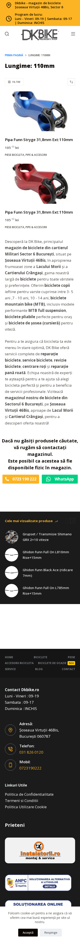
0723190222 (30, 768)
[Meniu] (73, 34)
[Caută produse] (7, 34)
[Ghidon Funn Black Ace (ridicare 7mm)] (11, 572)
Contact (68, 669)
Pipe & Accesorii (36, 155)
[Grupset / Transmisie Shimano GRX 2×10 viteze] (11, 537)
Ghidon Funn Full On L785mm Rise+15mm (46, 590)
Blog (39, 669)
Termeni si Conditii (21, 800)
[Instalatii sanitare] (40, 850)
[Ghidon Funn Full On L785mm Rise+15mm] (11, 590)
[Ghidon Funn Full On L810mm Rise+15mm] (11, 555)
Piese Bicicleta (14, 155)
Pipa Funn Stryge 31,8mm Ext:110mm (39, 139)
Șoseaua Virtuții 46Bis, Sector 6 (39, 7)
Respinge (50, 932)
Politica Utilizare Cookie (26, 806)
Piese (71, 657)
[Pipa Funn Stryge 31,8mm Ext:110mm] (40, 111)
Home (9, 657)
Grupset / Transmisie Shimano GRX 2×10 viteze (47, 537)
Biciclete (40, 657)
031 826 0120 (31, 752)
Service (10, 669)
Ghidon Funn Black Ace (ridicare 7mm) (48, 573)
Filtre (16, 82)
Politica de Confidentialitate (29, 794)
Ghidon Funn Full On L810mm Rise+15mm (46, 555)
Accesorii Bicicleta (19, 663)
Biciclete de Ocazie (56, 663)
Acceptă (28, 932)
